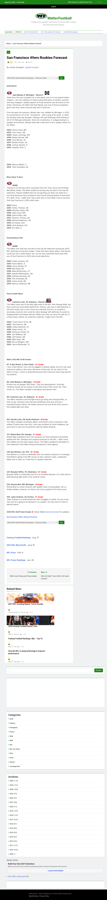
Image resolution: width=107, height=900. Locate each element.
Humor (12, 732)
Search (99, 670)
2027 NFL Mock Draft (31, 32)
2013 (11, 837)
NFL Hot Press (15, 749)
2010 (11, 850)
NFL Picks (11, 552)
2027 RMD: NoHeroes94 (17, 877)
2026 (11, 781)
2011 (11, 845)
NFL (8, 52)
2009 (11, 854)
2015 (11, 828)
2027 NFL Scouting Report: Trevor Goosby (25, 604)
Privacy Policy (44, 896)
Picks (12, 758)
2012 (11, 841)
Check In (18, 32)
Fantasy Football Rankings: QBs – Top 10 (25, 639)
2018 (11, 815)
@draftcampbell (32, 67)
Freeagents (13, 727)
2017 (11, 820)
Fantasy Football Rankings (19, 537)
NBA (11, 740)
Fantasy (12, 723)
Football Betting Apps (71, 32)
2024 (11, 789)
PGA (11, 753)
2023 (11, 794)
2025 (11, 785)
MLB (11, 736)
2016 (11, 824)
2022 (11, 798)
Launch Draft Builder (55, 871)
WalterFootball (59, 18)
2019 (11, 811)
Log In (53, 6)
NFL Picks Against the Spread (50, 32)
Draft (11, 719)
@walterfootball (52, 512)
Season (12, 762)
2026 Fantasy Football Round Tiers (22, 626)
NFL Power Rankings (16, 560)
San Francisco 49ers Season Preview (22, 517)
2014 (11, 832)
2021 (11, 802)
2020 (11, 807)
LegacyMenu (9, 32)
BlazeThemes (33, 896)
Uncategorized (15, 766)
